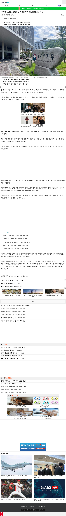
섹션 (33, 6)
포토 (46, 6)
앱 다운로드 (35, 510)
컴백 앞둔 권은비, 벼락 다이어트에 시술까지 (15, 248)
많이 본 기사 (4, 454)
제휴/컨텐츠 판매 (30, 506)
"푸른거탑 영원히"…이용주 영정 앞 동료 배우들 (17, 242)
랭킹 (20, 6)
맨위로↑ (42, 510)
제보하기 (29, 510)
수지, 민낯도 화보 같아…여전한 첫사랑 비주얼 (16, 245)
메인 (6, 6)
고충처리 (43, 506)
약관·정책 (37, 506)
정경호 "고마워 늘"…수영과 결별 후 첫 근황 (15, 235)
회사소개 (23, 506)
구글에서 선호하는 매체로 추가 (8, 18)
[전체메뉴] (64, 2)
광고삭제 (1, 514)
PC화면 (23, 510)
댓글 (33, 301)
